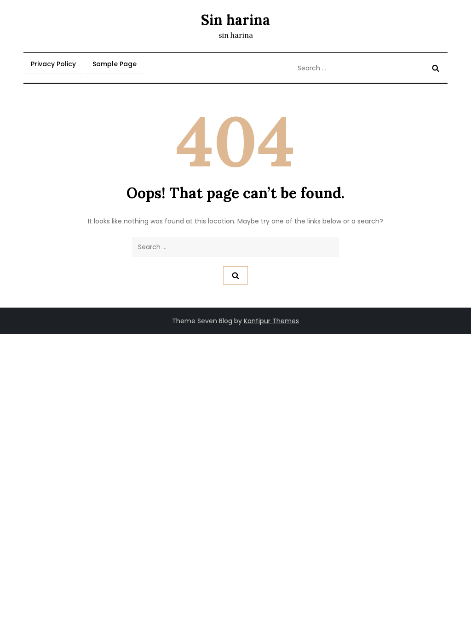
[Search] (436, 68)
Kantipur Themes (271, 320)
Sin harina (235, 20)
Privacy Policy (53, 64)
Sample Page (114, 64)
